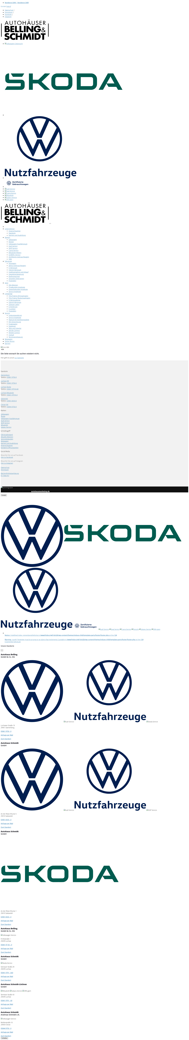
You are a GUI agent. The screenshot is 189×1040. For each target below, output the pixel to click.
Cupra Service (13, 250)
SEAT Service (13, 248)
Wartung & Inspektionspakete (19, 320)
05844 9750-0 (12, 407)
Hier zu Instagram (7, 463)
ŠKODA (11, 242)
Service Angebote (15, 291)
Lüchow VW (5, 381)
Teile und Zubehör (15, 328)
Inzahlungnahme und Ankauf (18, 272)
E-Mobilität (8, 294)
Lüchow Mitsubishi (7, 393)
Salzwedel (4, 399)
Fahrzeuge (8, 261)
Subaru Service (6, 427)
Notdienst (12, 326)
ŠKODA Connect (14, 333)
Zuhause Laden (14, 304)
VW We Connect (14, 330)
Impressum (9, 12)
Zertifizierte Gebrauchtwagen (19, 257)
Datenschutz (9, 10)
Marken (7, 237)
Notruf (8, 6)
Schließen (4, 1038)
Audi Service (13, 246)
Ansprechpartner (15, 231)
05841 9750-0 (12, 383)
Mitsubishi (4, 425)
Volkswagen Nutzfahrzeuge (18, 244)
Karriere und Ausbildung (17, 235)
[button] (50, 223)
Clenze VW (4, 404)
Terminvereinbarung (16, 337)
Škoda (3, 416)
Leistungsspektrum (15, 315)
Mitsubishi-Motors (15, 253)
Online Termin (9, 341)
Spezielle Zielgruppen (16, 278)
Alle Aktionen (13, 285)
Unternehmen (10, 229)
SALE (6, 283)
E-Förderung (13, 307)
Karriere (7, 343)
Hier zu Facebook (7, 457)
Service (7, 313)
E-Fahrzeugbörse (14, 300)
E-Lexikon (12, 309)
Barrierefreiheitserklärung (10, 473)
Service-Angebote (15, 317)
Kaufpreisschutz (14, 276)
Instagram (8, 17)
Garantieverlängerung (16, 274)
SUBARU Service (14, 255)
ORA (10, 259)
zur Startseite (19, 358)
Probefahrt (12, 281)
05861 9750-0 (12, 377)
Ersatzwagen (13, 324)
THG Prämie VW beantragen (18, 296)
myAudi (11, 335)
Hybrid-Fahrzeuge (15, 270)
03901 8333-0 (12, 401)
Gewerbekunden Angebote (18, 289)
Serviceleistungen (7, 439)
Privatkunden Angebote (17, 287)
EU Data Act (5, 476)
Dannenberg (5, 375)
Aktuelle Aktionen (7, 437)
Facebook (8, 14)
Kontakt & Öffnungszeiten (9, 448)
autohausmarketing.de (40, 491)
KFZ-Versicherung (15, 322)
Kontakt (4, 495)
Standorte (12, 233)
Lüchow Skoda (6, 387)
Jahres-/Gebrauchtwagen (17, 266)
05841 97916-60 (12, 389)
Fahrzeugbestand (7, 435)
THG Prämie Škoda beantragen (19, 298)
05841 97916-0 (12, 395)
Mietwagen (8, 339)
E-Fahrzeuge (13, 268)
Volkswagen (13, 240)
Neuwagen (12, 263)
